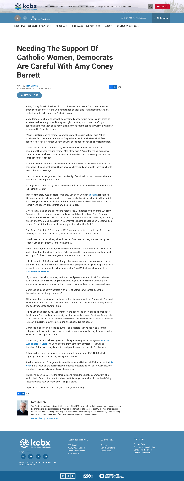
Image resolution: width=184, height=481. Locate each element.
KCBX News (19, 26)
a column (93, 194)
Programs (61, 26)
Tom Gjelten (32, 86)
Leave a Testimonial (142, 453)
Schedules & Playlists (39, 26)
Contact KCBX (139, 444)
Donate (163, 6)
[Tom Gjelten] (22, 407)
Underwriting (106, 451)
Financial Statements (76, 451)
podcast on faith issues (37, 271)
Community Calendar (128, 26)
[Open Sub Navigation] (53, 26)
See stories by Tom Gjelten (45, 418)
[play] (18, 18)
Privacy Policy (73, 453)
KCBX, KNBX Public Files (77, 448)
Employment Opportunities (144, 447)
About (108, 26)
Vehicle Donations (108, 448)
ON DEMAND (77, 26)
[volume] (25, 18)
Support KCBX (93, 26)
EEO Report (72, 445)
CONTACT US (139, 439)
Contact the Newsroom (143, 450)
